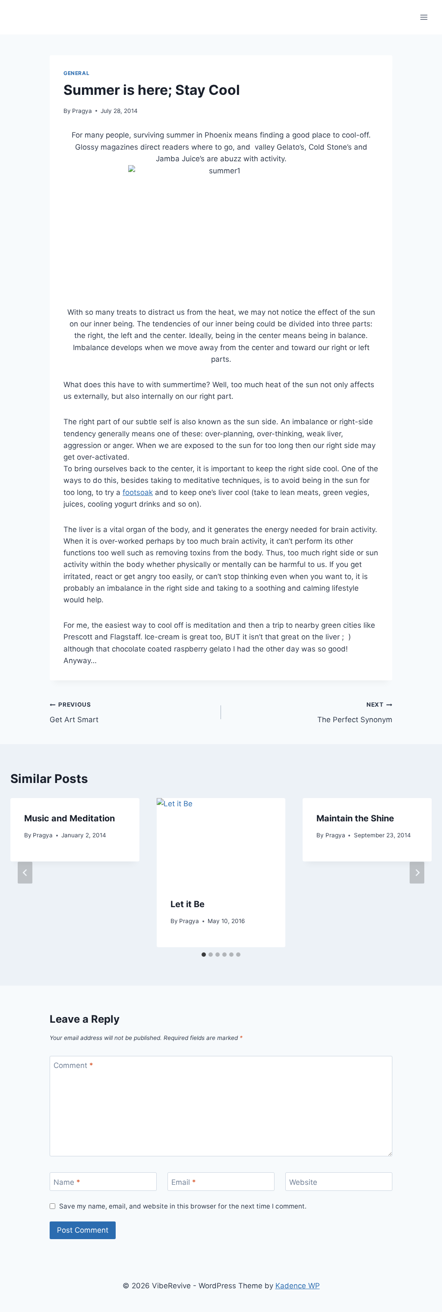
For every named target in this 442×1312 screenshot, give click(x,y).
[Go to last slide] (25, 873)
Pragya (82, 110)
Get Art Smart (74, 712)
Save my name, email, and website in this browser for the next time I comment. (182, 1206)
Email (183, 1181)
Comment (73, 1065)
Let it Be (187, 904)
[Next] (417, 873)
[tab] (204, 954)
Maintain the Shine (355, 818)
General (76, 73)
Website (303, 1181)
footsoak (138, 492)
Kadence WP (297, 1285)
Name (67, 1181)
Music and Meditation (69, 818)
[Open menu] (424, 17)
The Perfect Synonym (354, 712)
